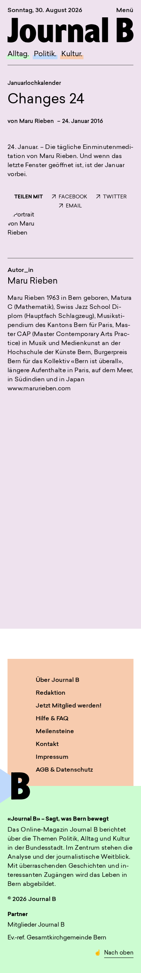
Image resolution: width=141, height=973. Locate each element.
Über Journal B (57, 680)
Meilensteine (55, 732)
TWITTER (115, 197)
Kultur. (71, 54)
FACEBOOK (73, 197)
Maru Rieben (36, 121)
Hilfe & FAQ (52, 719)
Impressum (52, 757)
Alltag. (18, 54)
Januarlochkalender (34, 83)
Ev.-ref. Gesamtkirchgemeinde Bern (57, 938)
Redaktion (50, 693)
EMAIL (74, 206)
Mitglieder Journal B (36, 925)
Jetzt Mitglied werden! (69, 706)
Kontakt (47, 744)
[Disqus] (70, 501)
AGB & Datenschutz (64, 770)
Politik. (45, 54)
